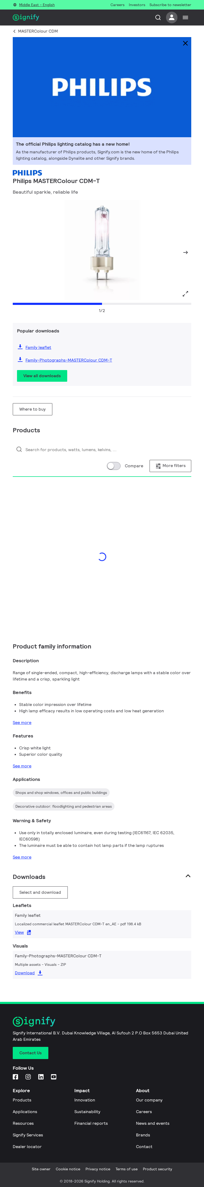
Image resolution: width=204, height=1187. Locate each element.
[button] (18, 252)
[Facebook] (16, 1077)
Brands (143, 1135)
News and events (152, 1123)
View (19, 932)
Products (22, 1100)
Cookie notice (68, 1169)
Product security (157, 1169)
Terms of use (127, 1169)
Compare (134, 466)
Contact (144, 1146)
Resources (23, 1123)
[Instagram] (29, 1077)
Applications (25, 1111)
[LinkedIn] (41, 1077)
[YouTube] (54, 1077)
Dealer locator (27, 1146)
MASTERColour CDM (38, 31)
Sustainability (87, 1111)
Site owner (41, 1169)
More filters (174, 465)
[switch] (114, 466)
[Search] (158, 17)
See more (22, 722)
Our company (149, 1100)
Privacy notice (98, 1169)
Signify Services (28, 1135)
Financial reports (91, 1123)
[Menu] (185, 17)
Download (25, 973)
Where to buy (32, 409)
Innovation (84, 1100)
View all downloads (42, 376)
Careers (144, 1111)
